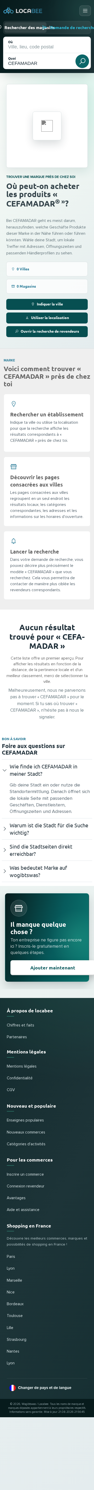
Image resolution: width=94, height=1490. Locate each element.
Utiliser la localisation (50, 317)
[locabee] (23, 10)
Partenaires (17, 1037)
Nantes (13, 1351)
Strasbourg (16, 1340)
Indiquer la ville (50, 304)
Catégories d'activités (26, 1144)
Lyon (11, 1268)
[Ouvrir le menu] (85, 10)
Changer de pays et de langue (44, 1387)
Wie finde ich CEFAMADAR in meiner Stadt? (43, 770)
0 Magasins (26, 286)
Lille (10, 1328)
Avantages (16, 1198)
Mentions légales (22, 1066)
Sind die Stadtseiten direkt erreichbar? (41, 850)
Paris (11, 1257)
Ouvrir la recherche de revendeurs (50, 331)
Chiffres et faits (20, 1025)
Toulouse (15, 1316)
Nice (11, 1292)
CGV (11, 1090)
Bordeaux (15, 1304)
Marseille (14, 1280)
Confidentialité (20, 1078)
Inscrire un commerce (25, 1174)
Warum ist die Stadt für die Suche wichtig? (49, 829)
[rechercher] (82, 61)
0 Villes (23, 268)
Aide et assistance (23, 1210)
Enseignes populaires (25, 1120)
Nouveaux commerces (26, 1132)
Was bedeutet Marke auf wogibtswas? (38, 871)
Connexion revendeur (25, 1186)
